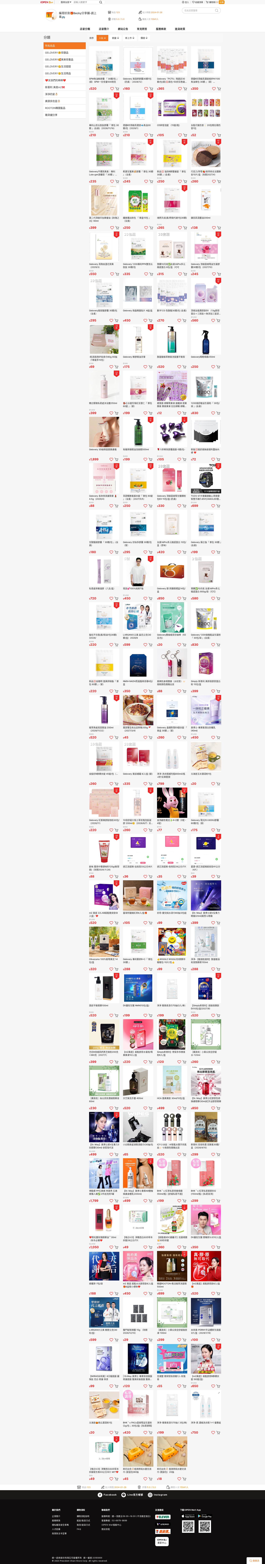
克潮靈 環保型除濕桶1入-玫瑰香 (171, 1377)
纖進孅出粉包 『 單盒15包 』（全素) (137, 219)
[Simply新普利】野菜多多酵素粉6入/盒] (172, 1034)
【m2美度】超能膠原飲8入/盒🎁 (205, 1285)
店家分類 (85, 28)
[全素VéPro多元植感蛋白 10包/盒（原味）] (172, 525)
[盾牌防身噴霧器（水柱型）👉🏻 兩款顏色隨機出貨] (172, 663)
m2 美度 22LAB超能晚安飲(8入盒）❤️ (103, 914)
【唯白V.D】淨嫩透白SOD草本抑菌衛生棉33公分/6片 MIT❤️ (104, 1470)
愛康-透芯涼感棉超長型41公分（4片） (205, 868)
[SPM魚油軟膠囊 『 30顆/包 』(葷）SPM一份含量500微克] (104, 61)
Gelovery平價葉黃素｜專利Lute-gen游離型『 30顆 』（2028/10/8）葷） (102, 173)
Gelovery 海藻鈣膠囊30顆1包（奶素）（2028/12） (137, 80)
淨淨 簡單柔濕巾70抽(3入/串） (172, 1005)
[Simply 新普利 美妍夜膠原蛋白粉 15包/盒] (206, 663)
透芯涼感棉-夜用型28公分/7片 (171, 866)
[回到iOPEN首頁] (46, 2)
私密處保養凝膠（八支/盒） (102, 588)
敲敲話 (256, 1560)
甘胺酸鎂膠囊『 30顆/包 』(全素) (103, 544)
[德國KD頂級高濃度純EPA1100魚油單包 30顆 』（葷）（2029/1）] (206, 61)
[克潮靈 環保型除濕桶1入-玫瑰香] (172, 1359)
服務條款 (161, 28)
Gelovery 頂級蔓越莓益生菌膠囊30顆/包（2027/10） (205, 265)
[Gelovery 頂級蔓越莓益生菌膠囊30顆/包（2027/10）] (206, 246)
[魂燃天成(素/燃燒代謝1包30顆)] (172, 200)
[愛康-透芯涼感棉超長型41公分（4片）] (206, 849)
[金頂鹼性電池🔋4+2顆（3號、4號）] (172, 803)
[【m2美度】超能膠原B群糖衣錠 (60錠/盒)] (206, 1359)
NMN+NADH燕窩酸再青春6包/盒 (138, 683)
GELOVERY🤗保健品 (56, 52)
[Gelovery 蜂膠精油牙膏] (138, 339)
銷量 (114, 38)
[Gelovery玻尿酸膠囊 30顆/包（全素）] (104, 293)
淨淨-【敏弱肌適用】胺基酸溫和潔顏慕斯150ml (205, 961)
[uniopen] (163, 1525)
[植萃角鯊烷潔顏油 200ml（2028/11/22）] (104, 710)
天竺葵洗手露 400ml (133, 1098)
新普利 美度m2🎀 (55, 87)
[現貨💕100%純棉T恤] (138, 571)
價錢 (143, 38)
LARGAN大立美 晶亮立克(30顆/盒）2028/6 (137, 636)
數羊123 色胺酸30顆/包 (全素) (171, 310)
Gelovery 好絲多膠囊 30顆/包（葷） (137, 544)
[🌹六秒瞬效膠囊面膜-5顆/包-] (172, 432)
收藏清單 (199, 2)
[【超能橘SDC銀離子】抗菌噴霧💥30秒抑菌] (172, 1220)
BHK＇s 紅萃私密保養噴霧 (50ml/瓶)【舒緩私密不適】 (170, 1192)
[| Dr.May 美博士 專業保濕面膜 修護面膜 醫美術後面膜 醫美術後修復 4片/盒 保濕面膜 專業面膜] (138, 1359)
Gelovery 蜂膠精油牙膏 (134, 356)
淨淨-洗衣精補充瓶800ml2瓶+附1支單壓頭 (171, 775)
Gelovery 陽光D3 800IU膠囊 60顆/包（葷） (205, 821)
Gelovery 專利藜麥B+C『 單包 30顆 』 (137, 961)
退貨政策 (180, 28)
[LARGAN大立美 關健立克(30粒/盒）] (104, 1312)
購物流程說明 (83, 1516)
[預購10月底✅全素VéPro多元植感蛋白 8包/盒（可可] (172, 246)
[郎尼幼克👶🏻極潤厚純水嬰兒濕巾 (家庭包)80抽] (138, 1451)
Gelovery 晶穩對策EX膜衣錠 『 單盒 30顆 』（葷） (172, 729)
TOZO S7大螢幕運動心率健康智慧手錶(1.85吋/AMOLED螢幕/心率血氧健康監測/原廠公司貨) (205, 498)
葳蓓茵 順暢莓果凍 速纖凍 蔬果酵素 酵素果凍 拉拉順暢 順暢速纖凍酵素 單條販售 (172, 405)
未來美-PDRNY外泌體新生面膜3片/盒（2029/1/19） (206, 1331)
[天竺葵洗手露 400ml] (138, 1081)
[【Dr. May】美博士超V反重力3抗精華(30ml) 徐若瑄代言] (104, 1127)
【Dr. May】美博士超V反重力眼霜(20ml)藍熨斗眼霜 (205, 914)
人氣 (101, 38)
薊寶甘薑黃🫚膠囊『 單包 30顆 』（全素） (138, 173)
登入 (187, 2)
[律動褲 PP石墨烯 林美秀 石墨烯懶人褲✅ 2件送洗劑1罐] (104, 1173)
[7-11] (163, 1518)
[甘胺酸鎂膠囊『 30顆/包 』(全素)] (104, 525)
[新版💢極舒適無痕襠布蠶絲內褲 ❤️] (206, 432)
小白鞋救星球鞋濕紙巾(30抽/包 (138, 1144)
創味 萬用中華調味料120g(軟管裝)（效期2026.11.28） (104, 868)
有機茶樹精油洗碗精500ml (136, 449)
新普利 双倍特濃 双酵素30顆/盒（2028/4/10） (205, 1146)
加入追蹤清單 (112, 89)
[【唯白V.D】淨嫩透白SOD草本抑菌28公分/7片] (138, 1220)
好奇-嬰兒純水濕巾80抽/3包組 (171, 913)
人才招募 (56, 1529)
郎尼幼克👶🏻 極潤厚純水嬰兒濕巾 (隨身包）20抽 (171, 1470)
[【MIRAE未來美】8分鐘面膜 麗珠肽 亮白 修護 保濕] (104, 1359)
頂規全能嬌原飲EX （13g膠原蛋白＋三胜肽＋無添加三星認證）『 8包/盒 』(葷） (205, 312)
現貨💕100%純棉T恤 (133, 588)
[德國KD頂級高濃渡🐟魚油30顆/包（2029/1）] (138, 107)
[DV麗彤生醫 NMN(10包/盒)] (138, 988)
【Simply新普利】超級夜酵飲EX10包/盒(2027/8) (205, 1007)
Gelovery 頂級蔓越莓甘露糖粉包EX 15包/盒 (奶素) (171, 497)
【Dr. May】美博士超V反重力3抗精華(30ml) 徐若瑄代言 (104, 1146)
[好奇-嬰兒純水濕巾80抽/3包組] (172, 895)
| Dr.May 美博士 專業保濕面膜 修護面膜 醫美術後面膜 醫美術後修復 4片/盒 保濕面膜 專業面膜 (138, 1378)
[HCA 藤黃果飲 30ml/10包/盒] (172, 1081)
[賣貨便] (163, 1533)
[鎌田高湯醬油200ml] (206, 200)
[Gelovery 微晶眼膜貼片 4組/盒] (138, 293)
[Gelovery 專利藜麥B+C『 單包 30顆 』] (138, 942)
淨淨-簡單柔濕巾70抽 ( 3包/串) (172, 1422)
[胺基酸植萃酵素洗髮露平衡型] (172, 339)
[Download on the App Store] (188, 1523)
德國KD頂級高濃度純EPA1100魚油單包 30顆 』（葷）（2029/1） (205, 80)
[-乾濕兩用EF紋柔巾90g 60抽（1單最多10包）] (104, 339)
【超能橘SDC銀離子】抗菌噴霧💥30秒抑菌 (172, 1239)
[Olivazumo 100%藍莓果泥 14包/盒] (104, 942)
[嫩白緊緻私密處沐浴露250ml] (104, 386)
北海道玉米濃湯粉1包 (201, 773)
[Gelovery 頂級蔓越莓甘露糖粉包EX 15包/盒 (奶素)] (172, 478)
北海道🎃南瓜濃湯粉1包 (100, 1422)
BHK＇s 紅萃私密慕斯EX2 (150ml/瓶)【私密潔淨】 (203, 1192)
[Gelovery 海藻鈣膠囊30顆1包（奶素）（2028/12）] (138, 61)
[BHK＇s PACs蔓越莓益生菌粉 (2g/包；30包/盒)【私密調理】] (138, 1405)
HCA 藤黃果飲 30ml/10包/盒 (171, 1098)
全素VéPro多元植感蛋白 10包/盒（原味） (171, 544)
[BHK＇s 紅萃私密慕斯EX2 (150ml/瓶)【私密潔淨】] (206, 1173)
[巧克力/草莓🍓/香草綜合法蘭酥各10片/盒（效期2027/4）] (206, 154)
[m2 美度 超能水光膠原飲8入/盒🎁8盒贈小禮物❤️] (138, 1266)
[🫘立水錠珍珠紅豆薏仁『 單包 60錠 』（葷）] (138, 386)
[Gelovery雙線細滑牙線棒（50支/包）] (172, 617)
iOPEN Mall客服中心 (111, 1525)
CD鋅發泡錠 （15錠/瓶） (169, 125)
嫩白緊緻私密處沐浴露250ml (103, 403)
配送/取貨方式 (83, 1520)
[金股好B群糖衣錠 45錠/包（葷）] (104, 756)
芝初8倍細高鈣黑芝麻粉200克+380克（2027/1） (103, 1053)
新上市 (128, 38)
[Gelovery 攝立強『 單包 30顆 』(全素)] (206, 525)
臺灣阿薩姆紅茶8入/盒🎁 (135, 913)
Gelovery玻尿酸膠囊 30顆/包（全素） (103, 312)
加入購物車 (117, 89)
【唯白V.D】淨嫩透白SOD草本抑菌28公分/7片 (138, 1239)
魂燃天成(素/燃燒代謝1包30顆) (172, 217)
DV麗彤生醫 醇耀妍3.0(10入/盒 (206, 1237)
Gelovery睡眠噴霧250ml (203, 356)
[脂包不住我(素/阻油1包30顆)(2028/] (104, 617)
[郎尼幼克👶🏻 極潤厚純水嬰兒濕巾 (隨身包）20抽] (172, 1451)
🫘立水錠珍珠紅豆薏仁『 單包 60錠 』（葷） (137, 404)
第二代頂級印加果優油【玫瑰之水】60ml (104, 219)
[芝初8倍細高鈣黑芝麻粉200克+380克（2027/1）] (104, 1034)
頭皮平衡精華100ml (98, 1005)
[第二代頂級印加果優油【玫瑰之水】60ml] (104, 200)
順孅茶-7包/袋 (96, 1283)
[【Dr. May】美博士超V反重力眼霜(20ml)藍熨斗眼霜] (206, 895)
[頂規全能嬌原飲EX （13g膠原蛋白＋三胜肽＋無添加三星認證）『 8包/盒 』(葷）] (206, 293)
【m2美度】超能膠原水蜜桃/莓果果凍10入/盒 (138, 1053)
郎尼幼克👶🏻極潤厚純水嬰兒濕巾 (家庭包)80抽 (137, 1470)
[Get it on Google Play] (204, 1523)
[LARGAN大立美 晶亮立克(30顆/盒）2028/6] (138, 617)
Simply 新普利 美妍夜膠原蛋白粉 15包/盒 (205, 683)
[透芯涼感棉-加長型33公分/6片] (138, 849)
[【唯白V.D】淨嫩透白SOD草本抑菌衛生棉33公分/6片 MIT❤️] (104, 1451)
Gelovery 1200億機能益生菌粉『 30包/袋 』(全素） (206, 636)
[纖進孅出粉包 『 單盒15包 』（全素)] (138, 200)
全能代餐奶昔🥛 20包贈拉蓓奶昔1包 (206, 127)
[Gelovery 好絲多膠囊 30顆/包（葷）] (138, 525)
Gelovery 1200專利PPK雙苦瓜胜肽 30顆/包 (138, 265)
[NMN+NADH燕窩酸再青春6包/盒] (138, 663)
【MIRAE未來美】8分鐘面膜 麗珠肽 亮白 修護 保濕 (104, 1377)
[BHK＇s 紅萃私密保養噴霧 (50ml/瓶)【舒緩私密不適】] (172, 1173)
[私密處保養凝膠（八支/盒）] (104, 571)
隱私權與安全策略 (60, 1525)
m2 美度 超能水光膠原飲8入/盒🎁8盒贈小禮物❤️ (138, 1285)
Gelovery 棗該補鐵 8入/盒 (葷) (137, 773)
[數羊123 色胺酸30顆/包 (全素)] (172, 293)
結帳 (221, 2)
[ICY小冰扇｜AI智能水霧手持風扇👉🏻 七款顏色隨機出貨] (172, 1127)
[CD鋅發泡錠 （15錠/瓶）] (172, 107)
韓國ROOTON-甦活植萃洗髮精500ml (172, 1285)
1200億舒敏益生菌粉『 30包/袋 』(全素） (205, 404)
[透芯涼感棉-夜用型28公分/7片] (172, 849)
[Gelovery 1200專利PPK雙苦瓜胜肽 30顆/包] (138, 246)
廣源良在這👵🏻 (52, 101)
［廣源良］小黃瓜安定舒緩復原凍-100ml (172, 1331)
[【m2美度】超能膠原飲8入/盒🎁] (206, 1266)
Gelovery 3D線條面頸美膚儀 (103, 449)
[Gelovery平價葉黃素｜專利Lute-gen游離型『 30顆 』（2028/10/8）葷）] (104, 154)
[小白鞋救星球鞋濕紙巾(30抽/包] (138, 1127)
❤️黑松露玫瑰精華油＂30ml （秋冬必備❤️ (102, 1239)
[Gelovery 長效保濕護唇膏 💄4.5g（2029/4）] (104, 478)
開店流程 (106, 1529)
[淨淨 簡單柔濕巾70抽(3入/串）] (172, 988)
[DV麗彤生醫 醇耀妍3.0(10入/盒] (206, 1220)
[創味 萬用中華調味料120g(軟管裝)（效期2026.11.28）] (104, 849)
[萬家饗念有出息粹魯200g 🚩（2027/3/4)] (138, 710)
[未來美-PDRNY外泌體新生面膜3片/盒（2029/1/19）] (206, 1312)
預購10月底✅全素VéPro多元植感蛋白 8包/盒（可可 (171, 265)
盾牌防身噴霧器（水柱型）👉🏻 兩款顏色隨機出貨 (171, 683)
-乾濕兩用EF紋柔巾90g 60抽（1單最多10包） (103, 358)
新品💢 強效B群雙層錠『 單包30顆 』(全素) (171, 173)
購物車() (213, 2)
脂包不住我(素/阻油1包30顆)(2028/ (103, 636)
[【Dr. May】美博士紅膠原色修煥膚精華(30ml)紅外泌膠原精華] (206, 1081)
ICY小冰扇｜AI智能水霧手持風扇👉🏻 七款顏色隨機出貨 (171, 1146)
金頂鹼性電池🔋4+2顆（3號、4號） (172, 821)
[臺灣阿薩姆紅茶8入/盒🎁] (138, 895)
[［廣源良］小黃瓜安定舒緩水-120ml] (206, 1034)
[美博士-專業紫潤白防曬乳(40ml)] (206, 710)
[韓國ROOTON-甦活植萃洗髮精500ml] (172, 1266)
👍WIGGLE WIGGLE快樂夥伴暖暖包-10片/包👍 (171, 961)
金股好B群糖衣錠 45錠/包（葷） (104, 773)
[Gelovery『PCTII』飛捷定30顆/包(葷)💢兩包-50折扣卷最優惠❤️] (172, 61)
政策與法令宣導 (59, 1533)
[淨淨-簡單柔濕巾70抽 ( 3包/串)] (172, 1405)
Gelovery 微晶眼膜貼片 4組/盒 (137, 310)
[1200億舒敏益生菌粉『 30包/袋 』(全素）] (206, 386)
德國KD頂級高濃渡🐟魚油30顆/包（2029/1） (137, 127)
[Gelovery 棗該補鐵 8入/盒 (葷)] (138, 756)
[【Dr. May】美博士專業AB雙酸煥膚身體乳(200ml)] (138, 1173)
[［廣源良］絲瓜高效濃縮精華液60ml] (104, 1081)
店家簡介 (104, 28)
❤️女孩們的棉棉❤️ (55, 80)
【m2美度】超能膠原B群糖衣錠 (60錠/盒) (205, 1377)
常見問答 (142, 28)
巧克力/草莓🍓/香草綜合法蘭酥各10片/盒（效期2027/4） (206, 173)
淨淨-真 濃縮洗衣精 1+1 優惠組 (206, 1422)
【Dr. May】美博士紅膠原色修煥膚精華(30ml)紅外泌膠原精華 (206, 1100)
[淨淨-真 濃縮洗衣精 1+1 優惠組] (206, 1405)
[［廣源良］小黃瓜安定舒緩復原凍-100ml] (172, 1312)
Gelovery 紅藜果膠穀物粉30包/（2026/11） (104, 821)
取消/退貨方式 (83, 1525)
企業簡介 (56, 1516)
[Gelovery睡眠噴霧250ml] (206, 339)
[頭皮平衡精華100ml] (104, 988)
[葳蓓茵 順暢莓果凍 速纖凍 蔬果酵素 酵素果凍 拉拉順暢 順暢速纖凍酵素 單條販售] (172, 386)
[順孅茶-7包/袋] (104, 1266)
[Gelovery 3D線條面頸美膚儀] (104, 432)
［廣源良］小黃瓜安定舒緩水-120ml (204, 1053)
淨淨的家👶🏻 (51, 94)
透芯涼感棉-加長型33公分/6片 (137, 866)
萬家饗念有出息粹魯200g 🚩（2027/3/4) (137, 729)
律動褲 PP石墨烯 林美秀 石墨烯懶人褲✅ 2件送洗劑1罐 (103, 1192)
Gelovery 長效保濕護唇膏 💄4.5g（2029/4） (103, 497)
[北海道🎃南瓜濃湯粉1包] (104, 1405)
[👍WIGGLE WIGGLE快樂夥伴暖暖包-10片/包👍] (172, 942)
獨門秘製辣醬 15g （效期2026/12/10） (135, 1331)
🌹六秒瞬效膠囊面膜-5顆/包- (171, 449)
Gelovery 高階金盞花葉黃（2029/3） (101, 265)
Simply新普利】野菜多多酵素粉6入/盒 (171, 1053)
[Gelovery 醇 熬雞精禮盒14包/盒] (172, 571)
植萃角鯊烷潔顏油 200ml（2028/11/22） (101, 729)
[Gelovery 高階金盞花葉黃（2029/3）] (104, 246)
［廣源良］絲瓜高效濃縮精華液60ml (104, 1100)
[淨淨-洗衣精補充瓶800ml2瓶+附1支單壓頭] (172, 756)
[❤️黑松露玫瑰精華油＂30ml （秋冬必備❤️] (104, 1220)
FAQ (79, 1529)
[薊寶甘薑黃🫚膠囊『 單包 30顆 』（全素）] (138, 154)
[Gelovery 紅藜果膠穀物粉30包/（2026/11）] (104, 803)
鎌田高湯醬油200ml (200, 217)
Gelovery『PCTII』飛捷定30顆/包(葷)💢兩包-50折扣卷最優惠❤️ (172, 80)
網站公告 (123, 28)
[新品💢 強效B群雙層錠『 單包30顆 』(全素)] (172, 154)
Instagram (160, 1494)
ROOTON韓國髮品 (55, 108)
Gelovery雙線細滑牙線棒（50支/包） (171, 636)
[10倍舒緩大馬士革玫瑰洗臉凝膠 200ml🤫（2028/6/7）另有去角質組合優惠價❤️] (138, 803)
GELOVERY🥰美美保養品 (59, 59)
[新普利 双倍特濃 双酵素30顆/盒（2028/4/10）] (206, 1127)
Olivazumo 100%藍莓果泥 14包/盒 (103, 961)
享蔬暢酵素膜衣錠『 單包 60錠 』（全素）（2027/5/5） (138, 497)
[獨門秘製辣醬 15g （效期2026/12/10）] (138, 1312)
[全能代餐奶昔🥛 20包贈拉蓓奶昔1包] (206, 107)
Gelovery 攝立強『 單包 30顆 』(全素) (206, 544)
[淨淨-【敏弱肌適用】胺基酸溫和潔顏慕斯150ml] (206, 942)
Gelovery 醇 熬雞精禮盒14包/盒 (171, 590)
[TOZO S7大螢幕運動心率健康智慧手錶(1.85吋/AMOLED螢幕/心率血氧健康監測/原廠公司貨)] (206, 478)
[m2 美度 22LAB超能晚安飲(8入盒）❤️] (104, 895)
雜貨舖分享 (51, 114)
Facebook (110, 1494)
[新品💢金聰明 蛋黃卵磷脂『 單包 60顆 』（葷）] (104, 663)
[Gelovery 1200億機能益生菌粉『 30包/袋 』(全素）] (206, 617)
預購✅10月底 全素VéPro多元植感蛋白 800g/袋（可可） (205, 590)
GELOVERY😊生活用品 (58, 73)
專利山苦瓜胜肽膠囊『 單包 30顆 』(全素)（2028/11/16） (104, 127)
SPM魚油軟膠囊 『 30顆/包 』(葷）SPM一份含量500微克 (104, 80)
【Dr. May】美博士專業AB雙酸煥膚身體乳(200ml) (138, 1192)
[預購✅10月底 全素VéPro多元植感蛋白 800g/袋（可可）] (206, 571)
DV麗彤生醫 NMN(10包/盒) (136, 1005)
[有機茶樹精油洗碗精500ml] (138, 432)
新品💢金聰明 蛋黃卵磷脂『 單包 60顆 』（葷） (104, 683)
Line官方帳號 (135, 1494)
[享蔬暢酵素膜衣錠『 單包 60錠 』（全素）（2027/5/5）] (138, 478)
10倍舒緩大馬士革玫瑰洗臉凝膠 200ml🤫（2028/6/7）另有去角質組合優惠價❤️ (138, 822)
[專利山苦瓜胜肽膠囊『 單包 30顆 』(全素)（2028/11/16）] (104, 107)
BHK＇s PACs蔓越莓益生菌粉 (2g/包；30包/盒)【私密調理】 (138, 1424)
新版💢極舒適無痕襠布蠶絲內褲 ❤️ (205, 451)
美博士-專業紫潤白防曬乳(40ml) (203, 729)
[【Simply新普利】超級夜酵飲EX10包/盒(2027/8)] (206, 988)
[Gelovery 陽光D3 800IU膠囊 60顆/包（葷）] (206, 803)
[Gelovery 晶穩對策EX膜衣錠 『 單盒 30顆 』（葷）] (172, 710)
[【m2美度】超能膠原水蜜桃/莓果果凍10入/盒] (138, 1034)
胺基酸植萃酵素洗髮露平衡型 (171, 356)
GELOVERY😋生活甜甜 (58, 66)
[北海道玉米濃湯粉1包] (206, 756)
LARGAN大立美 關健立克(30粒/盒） (103, 1331)
